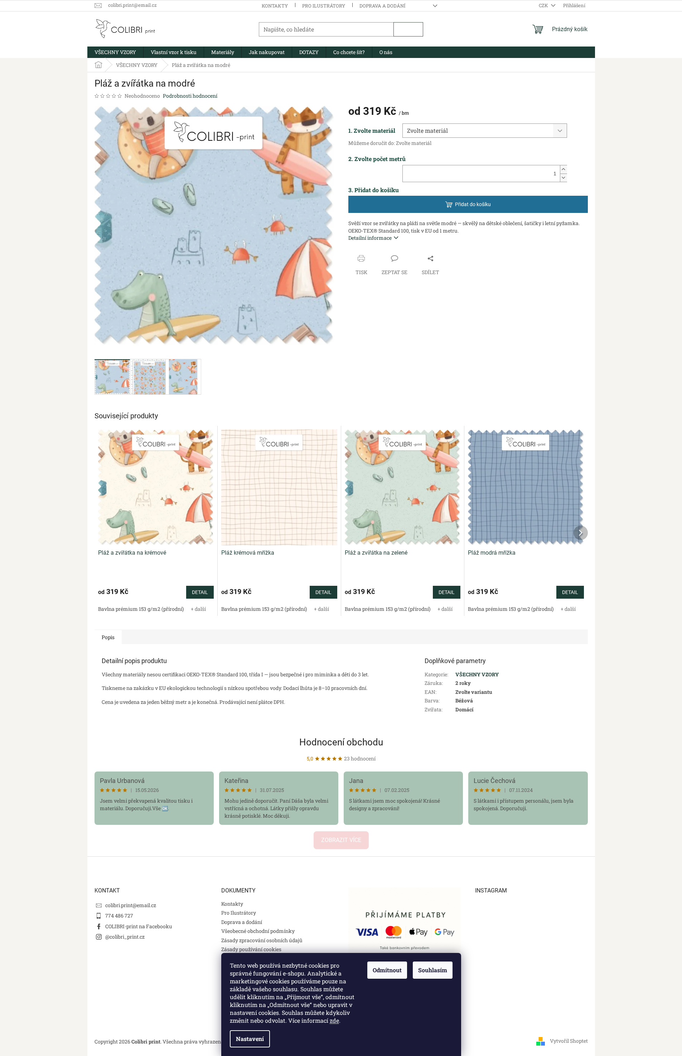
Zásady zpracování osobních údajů (262, 940)
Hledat (408, 29)
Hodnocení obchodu (341, 742)
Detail (200, 592)
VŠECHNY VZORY (477, 674)
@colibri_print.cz (125, 936)
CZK (544, 5)
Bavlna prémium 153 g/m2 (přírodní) (141, 608)
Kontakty (275, 6)
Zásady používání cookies (251, 949)
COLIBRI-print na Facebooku (138, 926)
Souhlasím (432, 970)
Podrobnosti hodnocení (190, 95)
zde (334, 1020)
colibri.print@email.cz (130, 905)
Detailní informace (370, 237)
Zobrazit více (341, 840)
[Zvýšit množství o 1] (563, 169)
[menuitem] (115, 52)
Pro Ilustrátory (323, 6)
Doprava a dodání (382, 6)
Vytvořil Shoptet (569, 1040)
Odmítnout (387, 970)
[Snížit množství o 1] (563, 178)
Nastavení (250, 1038)
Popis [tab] (108, 637)
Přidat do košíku (473, 204)
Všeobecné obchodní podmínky (258, 931)
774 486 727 (119, 915)
